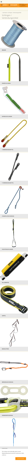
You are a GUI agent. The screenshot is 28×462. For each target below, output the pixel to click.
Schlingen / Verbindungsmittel (14, 12)
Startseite (5, 12)
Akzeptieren (20, 458)
